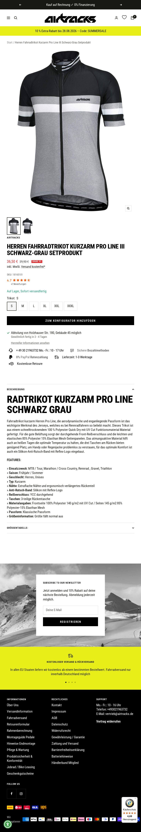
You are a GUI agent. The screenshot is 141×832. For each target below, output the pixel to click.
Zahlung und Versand (65, 743)
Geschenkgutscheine (20, 774)
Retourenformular (18, 724)
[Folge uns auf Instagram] (21, 793)
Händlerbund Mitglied (65, 763)
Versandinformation (19, 711)
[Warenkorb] (132, 17)
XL (44, 306)
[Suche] (15, 17)
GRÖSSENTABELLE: (17, 527)
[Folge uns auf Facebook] (11, 793)
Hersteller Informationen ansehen (30, 343)
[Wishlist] (124, 17)
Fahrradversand (17, 718)
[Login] (116, 17)
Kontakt (57, 705)
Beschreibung (16, 389)
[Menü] (135, 799)
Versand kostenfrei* (33, 266)
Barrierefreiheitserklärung (68, 750)
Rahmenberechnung (19, 731)
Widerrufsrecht (61, 731)
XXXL (70, 306)
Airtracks (13, 237)
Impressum (59, 711)
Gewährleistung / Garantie (68, 737)
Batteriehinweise (62, 756)
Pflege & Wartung (18, 750)
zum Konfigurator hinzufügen (70, 320)
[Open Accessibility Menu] (7, 824)
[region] (70, 665)
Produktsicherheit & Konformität (19, 758)
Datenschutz (60, 724)
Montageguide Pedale (21, 737)
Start (9, 42)
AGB (54, 718)
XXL (56, 306)
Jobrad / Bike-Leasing (21, 767)
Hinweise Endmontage (21, 743)
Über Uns (13, 705)
